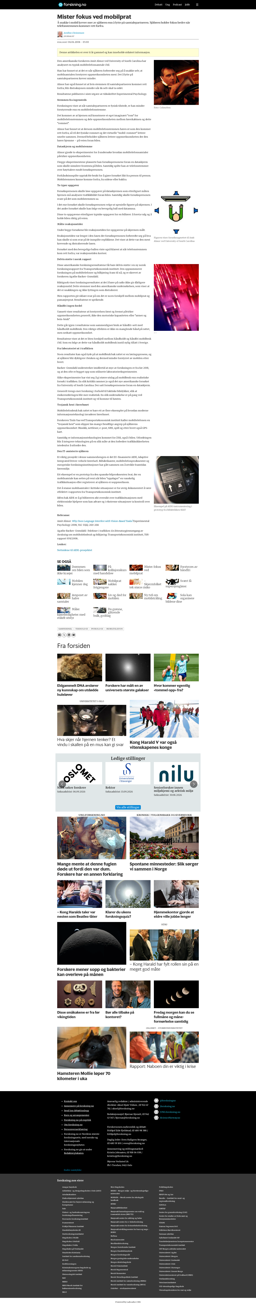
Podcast (177, 4)
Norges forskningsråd (120, 1255)
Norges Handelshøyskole (121, 1251)
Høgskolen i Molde (70, 1238)
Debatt (158, 4)
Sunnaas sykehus (166, 1234)
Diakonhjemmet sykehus (73, 1198)
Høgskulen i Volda (70, 1245)
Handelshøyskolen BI (71, 1230)
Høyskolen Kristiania (71, 1252)
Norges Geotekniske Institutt (123, 1247)
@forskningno (168, 1100)
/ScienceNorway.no (170, 1117)
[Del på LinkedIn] (69, 635)
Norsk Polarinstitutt (119, 1266)
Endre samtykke (72, 1170)
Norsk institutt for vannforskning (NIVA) (128, 1285)
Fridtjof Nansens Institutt (73, 1226)
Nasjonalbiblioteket (119, 1208)
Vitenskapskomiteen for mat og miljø (175, 1290)
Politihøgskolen (166, 1187)
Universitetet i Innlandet (169, 1260)
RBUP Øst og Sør (166, 1194)
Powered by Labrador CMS (128, 1302)
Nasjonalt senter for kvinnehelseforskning (129, 1225)
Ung (167, 4)
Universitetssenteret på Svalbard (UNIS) (176, 1275)
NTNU (113, 1204)
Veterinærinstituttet (167, 1282)
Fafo (64, 1208)
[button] (62, 784)
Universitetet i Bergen (168, 1256)
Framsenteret (68, 1223)
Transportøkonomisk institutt (172, 1245)
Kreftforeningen (69, 1264)
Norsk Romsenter (118, 1273)
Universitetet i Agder (168, 1252)
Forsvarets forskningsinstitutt (75, 1219)
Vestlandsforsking (167, 1279)
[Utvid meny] (197, 4)
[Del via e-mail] (73, 635)
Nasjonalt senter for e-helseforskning (127, 1222)
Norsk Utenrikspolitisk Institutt (124, 1277)
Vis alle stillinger (128, 807)
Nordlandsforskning (119, 1243)
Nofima (114, 1236)
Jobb (187, 4)
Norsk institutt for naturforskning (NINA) (128, 1281)
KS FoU (65, 1260)
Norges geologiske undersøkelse (125, 1258)
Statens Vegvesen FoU (168, 1226)
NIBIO (64, 1282)
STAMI (162, 1223)
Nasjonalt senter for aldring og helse (126, 1218)
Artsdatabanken (69, 1194)
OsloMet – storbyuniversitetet (123, 1288)
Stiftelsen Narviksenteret (169, 1230)
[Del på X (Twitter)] (64, 635)
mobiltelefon (114, 629)
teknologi (81, 629)
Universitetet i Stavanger (169, 1268)
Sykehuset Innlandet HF (169, 1238)
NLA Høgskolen (117, 1187)
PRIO (161, 1191)
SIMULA (162, 1205)
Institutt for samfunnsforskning (76, 1256)
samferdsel (65, 629)
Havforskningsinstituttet (73, 1234)
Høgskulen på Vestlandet (73, 1249)
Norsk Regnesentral (119, 1270)
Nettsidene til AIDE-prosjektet (74, 550)
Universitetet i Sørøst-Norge (171, 1271)
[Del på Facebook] (59, 635)
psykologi (97, 629)
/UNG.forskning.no (170, 1112)
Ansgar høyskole (69, 1187)
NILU (64, 1292)
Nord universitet (117, 1240)
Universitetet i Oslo (167, 1264)
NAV (64, 1278)
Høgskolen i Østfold (70, 1241)
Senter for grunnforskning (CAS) (173, 1212)
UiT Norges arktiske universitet (172, 1249)
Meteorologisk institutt (72, 1274)
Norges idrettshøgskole (121, 1262)
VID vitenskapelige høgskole (171, 1286)
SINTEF (162, 1208)
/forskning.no (167, 1106)
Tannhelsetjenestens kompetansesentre (176, 1241)
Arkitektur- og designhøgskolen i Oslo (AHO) (81, 1191)
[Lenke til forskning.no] (103, 3)
